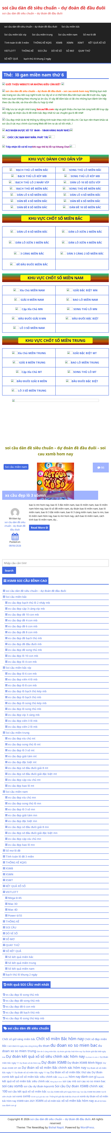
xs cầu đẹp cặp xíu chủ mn (24, 839)
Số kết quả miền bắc (20, 957)
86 (102, 467)
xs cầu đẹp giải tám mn (22, 815)
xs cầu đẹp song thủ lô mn (24, 803)
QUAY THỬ (84, 50)
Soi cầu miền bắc (71, 26)
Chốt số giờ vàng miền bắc (18, 1039)
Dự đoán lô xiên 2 (92, 1057)
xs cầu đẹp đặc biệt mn (22, 821)
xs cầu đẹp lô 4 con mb (22, 661)
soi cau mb (69, 1081)
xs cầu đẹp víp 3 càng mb (24, 715)
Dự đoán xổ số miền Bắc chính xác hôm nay (54, 1067)
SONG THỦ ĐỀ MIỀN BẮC (85, 188)
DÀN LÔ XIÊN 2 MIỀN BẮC (85, 231)
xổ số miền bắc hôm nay (77, 1101)
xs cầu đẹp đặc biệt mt (22, 762)
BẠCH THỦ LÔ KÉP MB (32, 176)
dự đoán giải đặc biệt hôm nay (69, 1051)
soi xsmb (17, 1096)
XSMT (81, 42)
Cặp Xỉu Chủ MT (32, 372)
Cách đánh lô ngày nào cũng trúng (22, 1046)
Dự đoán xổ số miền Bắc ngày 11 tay (32, 1072)
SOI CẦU (42, 50)
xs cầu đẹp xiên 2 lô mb (22, 726)
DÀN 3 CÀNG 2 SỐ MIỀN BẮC (85, 253)
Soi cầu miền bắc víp (15, 34)
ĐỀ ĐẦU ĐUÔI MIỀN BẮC (32, 264)
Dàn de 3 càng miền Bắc (47, 1051)
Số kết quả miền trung (22, 963)
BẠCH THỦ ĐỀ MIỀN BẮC (32, 188)
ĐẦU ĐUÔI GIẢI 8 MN (32, 318)
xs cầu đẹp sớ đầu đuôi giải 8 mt (28, 768)
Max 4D (12, 909)
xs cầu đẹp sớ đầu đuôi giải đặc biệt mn (32, 833)
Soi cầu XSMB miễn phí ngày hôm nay (63, 1091)
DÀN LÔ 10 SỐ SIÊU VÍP (85, 182)
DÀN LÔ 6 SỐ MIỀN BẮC (32, 195)
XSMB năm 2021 (26, 1100)
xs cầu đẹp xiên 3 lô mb (22, 720)
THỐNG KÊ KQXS (42, 42)
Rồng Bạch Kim (56, 1082)
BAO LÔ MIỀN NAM (85, 299)
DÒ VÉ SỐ (56, 50)
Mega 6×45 (15, 898)
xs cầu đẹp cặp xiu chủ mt (24, 780)
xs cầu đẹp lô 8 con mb (22, 685)
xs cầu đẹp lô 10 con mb (23, 656)
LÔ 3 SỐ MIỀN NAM (32, 328)
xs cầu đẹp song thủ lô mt (24, 744)
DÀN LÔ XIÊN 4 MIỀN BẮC (85, 242)
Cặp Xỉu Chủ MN (32, 309)
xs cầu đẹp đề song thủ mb (25, 650)
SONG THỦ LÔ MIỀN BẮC (85, 170)
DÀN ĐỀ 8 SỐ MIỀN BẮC (32, 207)
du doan (44, 1046)
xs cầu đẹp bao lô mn (21, 844)
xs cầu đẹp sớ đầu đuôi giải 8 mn (28, 827)
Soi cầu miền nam (67, 34)
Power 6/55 (15, 915)
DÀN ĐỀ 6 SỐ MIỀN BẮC (85, 201)
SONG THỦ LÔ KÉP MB (85, 176)
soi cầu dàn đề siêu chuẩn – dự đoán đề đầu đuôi (53, 8)
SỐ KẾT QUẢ (11, 58)
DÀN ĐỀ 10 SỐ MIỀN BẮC (85, 207)
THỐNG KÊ (28, 50)
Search (9, 570)
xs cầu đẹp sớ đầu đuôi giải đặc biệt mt (32, 774)
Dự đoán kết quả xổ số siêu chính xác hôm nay (45, 1056)
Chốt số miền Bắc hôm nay (60, 1038)
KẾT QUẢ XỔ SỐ (97, 42)
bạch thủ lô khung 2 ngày (37, 58)
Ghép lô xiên (63, 1077)
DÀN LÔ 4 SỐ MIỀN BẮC (85, 195)
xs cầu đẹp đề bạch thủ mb (25, 638)
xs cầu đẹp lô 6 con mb (22, 673)
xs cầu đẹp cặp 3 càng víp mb (26, 608)
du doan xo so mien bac (73, 1045)
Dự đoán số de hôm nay (30, 1063)
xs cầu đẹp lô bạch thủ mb (24, 697)
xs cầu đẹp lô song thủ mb (24, 709)
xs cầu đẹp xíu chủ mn (22, 797)
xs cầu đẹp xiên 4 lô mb (22, 679)
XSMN (70, 42)
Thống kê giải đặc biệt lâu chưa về (64, 1096)
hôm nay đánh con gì (83, 1077)
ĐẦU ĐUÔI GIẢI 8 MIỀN (32, 381)
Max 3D (12, 904)
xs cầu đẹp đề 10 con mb (23, 614)
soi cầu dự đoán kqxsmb (39, 1086)
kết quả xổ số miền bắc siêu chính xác (26, 1081)
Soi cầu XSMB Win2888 (91, 1091)
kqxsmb (100, 1077)
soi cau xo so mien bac (91, 1081)
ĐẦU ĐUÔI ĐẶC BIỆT (85, 318)
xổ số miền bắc (52, 1100)
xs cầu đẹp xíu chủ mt (21, 738)
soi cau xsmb (12, 1086)
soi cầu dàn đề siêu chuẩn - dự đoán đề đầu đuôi (14, 526)
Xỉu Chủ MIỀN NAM (32, 290)
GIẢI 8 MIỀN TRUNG (32, 362)
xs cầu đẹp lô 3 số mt (21, 750)
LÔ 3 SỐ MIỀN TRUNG (31, 390)
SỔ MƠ (70, 50)
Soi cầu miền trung (42, 34)
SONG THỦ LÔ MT (85, 372)
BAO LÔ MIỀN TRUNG (85, 362)
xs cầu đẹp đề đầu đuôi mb (25, 644)
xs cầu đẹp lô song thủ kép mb (27, 703)
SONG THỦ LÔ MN (85, 309)
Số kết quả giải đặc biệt (40, 1097)
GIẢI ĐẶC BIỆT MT (85, 353)
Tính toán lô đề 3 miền (16, 42)
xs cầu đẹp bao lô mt (21, 785)
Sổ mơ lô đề (89, 34)
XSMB (59, 42)
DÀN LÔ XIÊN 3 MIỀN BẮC (32, 242)
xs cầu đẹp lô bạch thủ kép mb (27, 691)
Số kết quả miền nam (21, 968)
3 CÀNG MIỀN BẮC (32, 253)
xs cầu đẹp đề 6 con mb (22, 626)
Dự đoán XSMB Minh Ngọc (84, 1063)
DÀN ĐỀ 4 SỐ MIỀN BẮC (32, 201)
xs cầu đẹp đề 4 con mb (22, 620)
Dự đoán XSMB (54, 1062)
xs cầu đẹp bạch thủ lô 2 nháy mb (29, 602)
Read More (38, 527)
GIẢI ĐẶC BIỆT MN (85, 290)
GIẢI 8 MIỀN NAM (32, 299)
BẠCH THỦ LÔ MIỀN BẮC (32, 170)
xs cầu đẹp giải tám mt (22, 756)
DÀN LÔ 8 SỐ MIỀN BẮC (32, 231)
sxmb (26, 1096)
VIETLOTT (10, 50)
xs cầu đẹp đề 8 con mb (22, 632)
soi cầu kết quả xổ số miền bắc (27, 1091)
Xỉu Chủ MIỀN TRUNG (32, 353)
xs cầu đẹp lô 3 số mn (25, 495)
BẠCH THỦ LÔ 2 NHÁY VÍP (32, 182)
